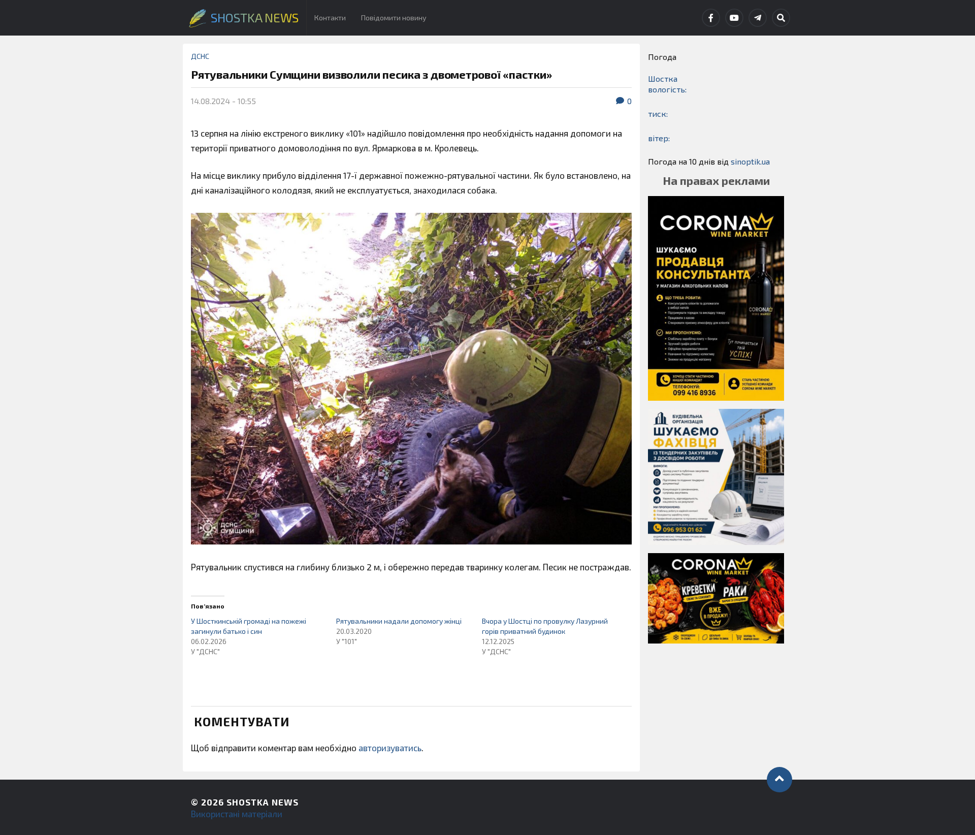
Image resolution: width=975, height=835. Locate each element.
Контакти (330, 17)
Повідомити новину (394, 17)
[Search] (781, 18)
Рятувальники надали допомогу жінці (399, 621)
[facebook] (711, 18)
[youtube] (734, 18)
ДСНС (200, 56)
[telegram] (758, 18)
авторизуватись (390, 748)
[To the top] (779, 779)
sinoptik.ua (750, 161)
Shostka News (262, 802)
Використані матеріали (236, 814)
